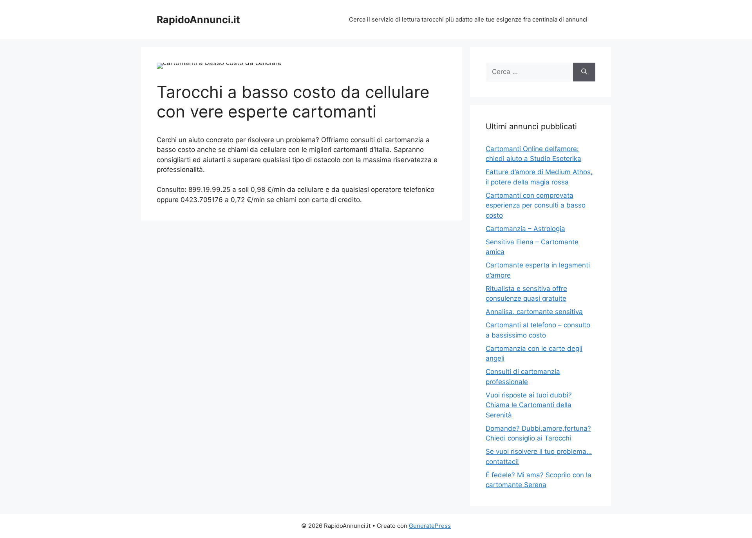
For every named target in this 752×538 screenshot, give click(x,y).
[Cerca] (584, 72)
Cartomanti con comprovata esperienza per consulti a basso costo (536, 205)
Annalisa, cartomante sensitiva (534, 312)
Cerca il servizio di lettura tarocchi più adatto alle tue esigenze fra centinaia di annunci (468, 19)
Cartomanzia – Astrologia (525, 229)
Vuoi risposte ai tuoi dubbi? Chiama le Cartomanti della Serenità (529, 405)
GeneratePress (430, 525)
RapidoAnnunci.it (198, 19)
